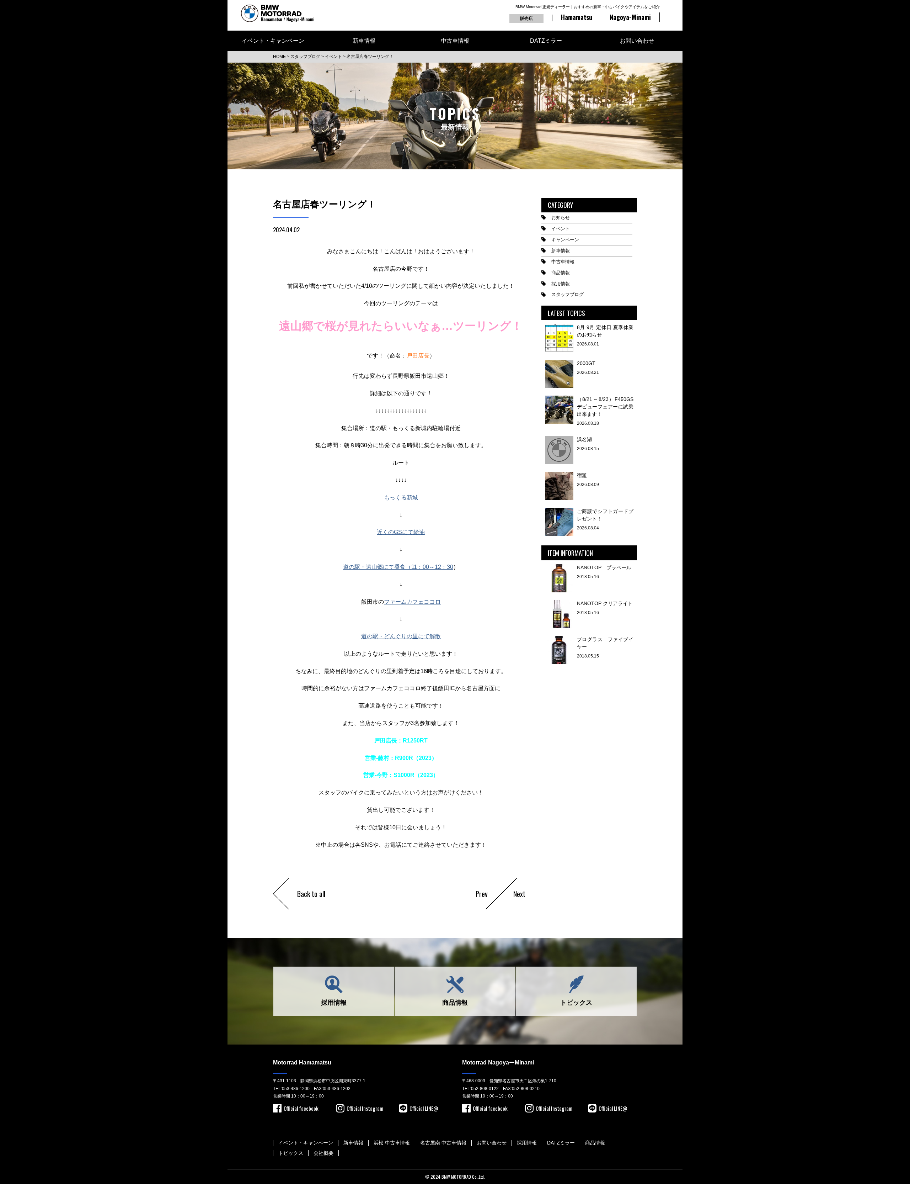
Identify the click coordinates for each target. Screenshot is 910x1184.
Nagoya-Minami (630, 17)
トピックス (576, 1002)
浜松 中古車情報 (392, 1143)
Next (519, 893)
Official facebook (301, 1108)
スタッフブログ (567, 294)
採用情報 (560, 283)
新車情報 (364, 41)
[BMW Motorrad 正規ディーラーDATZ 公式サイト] (277, 13)
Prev (482, 893)
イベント (560, 228)
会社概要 (323, 1153)
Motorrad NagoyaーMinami (498, 1062)
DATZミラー (546, 41)
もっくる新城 (401, 498)
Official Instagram (365, 1108)
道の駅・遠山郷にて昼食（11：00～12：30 (398, 567)
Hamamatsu (576, 17)
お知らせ (560, 217)
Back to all (311, 893)
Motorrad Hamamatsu (302, 1062)
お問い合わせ (637, 41)
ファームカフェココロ (412, 602)
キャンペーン (565, 239)
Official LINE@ (424, 1108)
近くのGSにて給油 (401, 532)
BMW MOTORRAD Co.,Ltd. (463, 1177)
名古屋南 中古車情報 (443, 1143)
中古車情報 (455, 41)
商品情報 (560, 272)
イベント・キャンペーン (273, 41)
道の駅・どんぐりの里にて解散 (401, 636)
